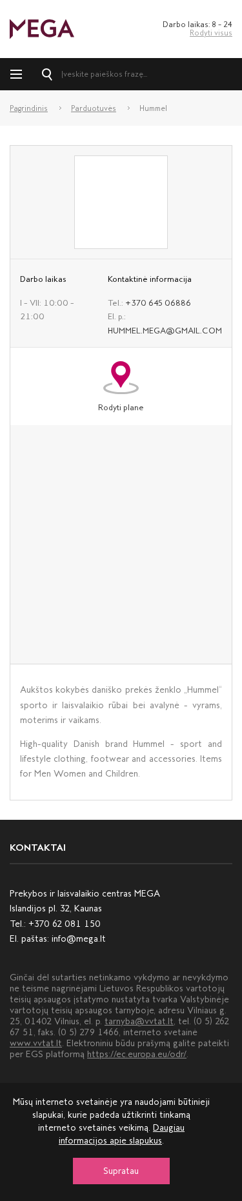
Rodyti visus (211, 32)
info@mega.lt (79, 938)
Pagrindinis (29, 108)
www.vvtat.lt (36, 1043)
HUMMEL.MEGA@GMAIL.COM (165, 330)
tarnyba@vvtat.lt (139, 1021)
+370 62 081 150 (64, 923)
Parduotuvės (93, 108)
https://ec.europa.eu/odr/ (137, 1054)
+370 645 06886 (158, 303)
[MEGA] (42, 28)
